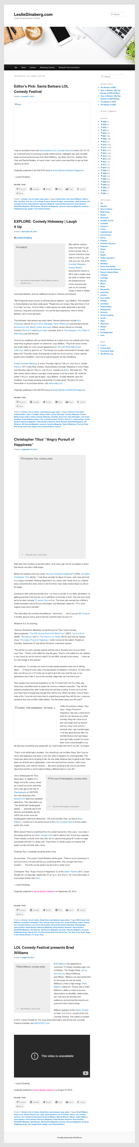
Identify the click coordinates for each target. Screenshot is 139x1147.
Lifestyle (104, 275)
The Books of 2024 (108, 101)
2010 (104, 167)
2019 (104, 141)
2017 (104, 147)
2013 (104, 159)
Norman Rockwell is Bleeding (59, 573)
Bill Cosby (83, 613)
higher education (107, 257)
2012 (104, 161)
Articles (24, 199)
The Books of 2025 (108, 87)
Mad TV (86, 330)
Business (104, 217)
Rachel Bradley (57, 201)
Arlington (35, 414)
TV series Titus (38, 934)
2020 (104, 138)
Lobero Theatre (70, 871)
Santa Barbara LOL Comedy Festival (55, 150)
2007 (104, 176)
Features (104, 246)
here (38, 878)
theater (103, 326)
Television (104, 323)
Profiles (103, 300)
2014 (104, 156)
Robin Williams (81, 1117)
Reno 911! (69, 419)
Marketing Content (47, 67)
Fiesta (102, 249)
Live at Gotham (63, 1114)
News (102, 286)
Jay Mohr (21, 201)
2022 (104, 133)
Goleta (27, 417)
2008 (104, 173)
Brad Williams (76, 199)
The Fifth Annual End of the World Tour (47, 633)
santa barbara (69, 201)
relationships (105, 306)
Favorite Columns (107, 243)
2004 (104, 184)
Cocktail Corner (106, 220)
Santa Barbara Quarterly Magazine (41, 204)
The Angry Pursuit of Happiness (34, 639)
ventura (58, 426)
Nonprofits (104, 289)
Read (23, 67)
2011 (104, 164)
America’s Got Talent (76, 412)
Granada (54, 417)
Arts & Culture (33, 199)
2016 (104, 150)
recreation (104, 303)
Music (102, 283)
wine (102, 335)
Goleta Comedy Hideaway (40, 417)
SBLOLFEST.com (42, 1023)
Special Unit (32, 932)
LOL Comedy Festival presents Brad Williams (38, 1117)
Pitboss (72, 1117)
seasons (62, 206)
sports (103, 318)
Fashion (103, 240)
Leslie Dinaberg (24, 237)
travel (102, 329)
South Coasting (106, 315)
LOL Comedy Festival (42, 201)
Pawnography (80, 925)
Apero (66, 369)
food (102, 252)
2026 (104, 121)
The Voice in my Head (50, 636)
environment (105, 235)
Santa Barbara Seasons (64, 204)
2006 (104, 179)
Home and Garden (108, 266)
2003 (104, 187)
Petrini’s (17, 366)
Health (103, 255)
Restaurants (105, 309)
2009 (104, 170)
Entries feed (105, 348)
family (103, 237)
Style (102, 320)
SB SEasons (35, 206)
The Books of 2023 (108, 104)
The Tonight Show (34, 1124)
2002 (104, 190)
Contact (33, 67)
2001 (104, 193)
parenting (104, 292)
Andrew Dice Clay (63, 199)
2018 (104, 144)
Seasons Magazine (74, 206)
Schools (103, 312)
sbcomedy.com (55, 383)
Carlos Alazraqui (44, 327)
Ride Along (19, 333)
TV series (41, 600)
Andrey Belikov (75, 267)
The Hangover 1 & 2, (73, 330)
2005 (104, 181)
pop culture (44, 199)
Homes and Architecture (110, 269)
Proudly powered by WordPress (69, 1137)
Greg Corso (63, 417)
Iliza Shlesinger (74, 417)
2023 (104, 130)
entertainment (45, 412)
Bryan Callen (41, 330)
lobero (36, 419)
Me (16, 67)
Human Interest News (109, 272)
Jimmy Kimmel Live (31, 1114)
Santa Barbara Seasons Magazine (68, 170)
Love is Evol (78, 633)
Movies (103, 280)
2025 (104, 124)
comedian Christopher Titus (32, 922)
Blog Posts (44, 920)
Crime (102, 229)
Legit (42, 1114)
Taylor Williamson (61, 323)
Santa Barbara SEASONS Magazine (69, 389)
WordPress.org (106, 353)
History (103, 260)
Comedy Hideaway (77, 264)
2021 (104, 136)
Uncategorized (106, 332)
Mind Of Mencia (63, 1117)
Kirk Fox (29, 201)
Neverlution (26, 636)
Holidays (104, 263)
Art (101, 203)
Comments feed (107, 351)
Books (103, 214)
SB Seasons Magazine (49, 206)
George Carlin (47, 835)
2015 (104, 153)
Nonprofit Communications (69, 67)
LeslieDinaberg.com (33, 14)
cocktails (104, 223)
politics (103, 295)
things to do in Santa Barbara (39, 208)
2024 (104, 127)
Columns (104, 226)
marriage (104, 277)
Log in (103, 345)
